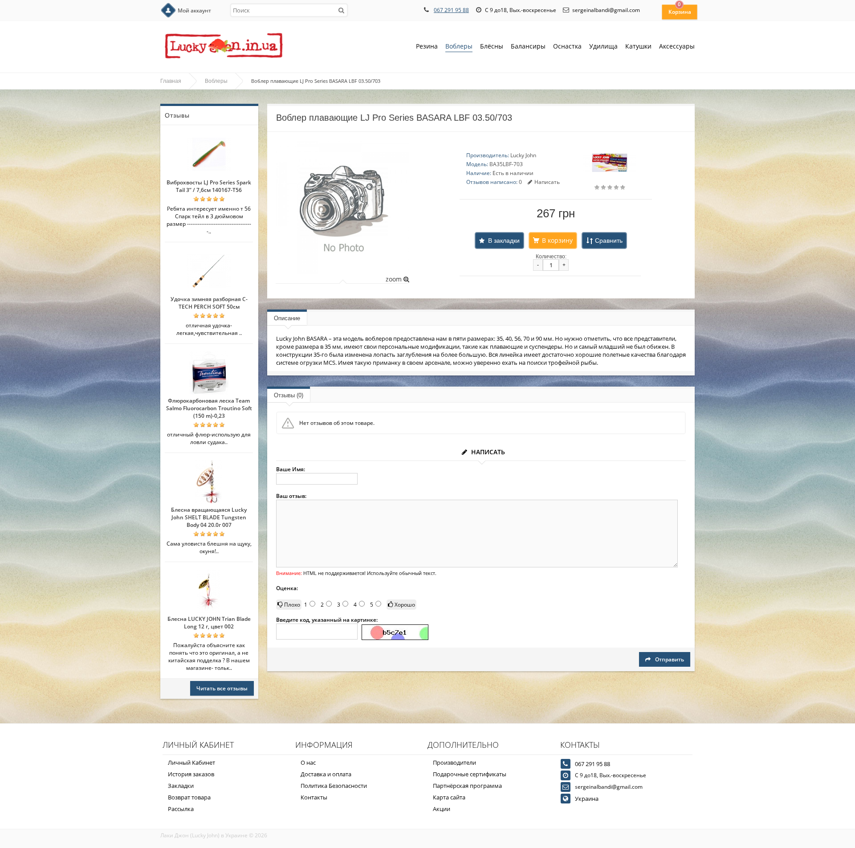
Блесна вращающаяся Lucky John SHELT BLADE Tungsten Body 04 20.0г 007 (209, 517)
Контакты (314, 797)
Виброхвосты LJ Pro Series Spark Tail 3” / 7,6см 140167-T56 (209, 186)
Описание (287, 318)
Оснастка (567, 46)
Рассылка (181, 809)
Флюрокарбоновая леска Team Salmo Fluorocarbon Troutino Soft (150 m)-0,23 (209, 408)
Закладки (181, 786)
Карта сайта (449, 797)
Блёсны (491, 46)
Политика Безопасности (334, 786)
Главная (170, 81)
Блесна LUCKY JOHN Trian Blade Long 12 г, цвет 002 (209, 622)
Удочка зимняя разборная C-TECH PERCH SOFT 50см (209, 302)
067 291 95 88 (451, 10)
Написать (547, 182)
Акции (441, 809)
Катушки (638, 46)
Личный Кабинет (191, 762)
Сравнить (609, 240)
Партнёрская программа (467, 786)
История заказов (191, 774)
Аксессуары (677, 46)
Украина (586, 799)
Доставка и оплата (326, 774)
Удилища (603, 46)
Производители (454, 762)
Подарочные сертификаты (469, 774)
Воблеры (458, 46)
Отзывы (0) (288, 395)
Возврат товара (189, 797)
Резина (427, 46)
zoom (394, 279)
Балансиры (528, 46)
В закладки (504, 240)
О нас (308, 762)
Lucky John (523, 155)
